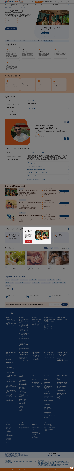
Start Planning (28, 241)
